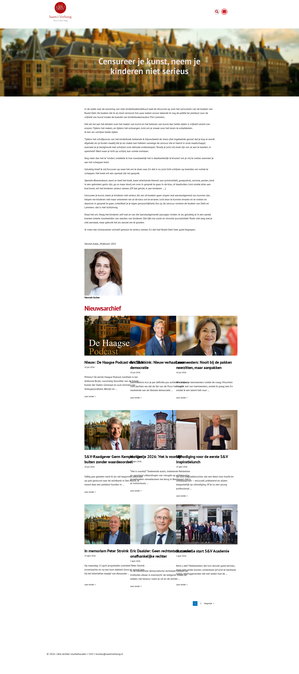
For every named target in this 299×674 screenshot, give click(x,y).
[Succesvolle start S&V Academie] (206, 524)
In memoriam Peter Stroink (106, 550)
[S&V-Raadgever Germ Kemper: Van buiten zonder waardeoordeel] (115, 430)
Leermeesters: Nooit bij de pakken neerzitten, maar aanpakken (204, 365)
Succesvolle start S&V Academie (202, 551)
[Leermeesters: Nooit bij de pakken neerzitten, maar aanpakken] (206, 336)
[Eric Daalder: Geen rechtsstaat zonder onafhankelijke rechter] (161, 524)
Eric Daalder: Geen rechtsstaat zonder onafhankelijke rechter (160, 553)
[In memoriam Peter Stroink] (115, 524)
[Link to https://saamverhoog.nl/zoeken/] (217, 11)
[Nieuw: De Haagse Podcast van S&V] (115, 336)
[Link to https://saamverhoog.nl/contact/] (224, 11)
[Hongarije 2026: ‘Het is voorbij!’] (161, 430)
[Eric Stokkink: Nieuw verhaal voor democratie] (161, 336)
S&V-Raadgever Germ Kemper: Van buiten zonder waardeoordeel (113, 459)
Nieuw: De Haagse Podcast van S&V (113, 362)
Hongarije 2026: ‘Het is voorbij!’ (156, 456)
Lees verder (89, 396)
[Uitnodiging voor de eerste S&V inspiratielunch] (206, 430)
